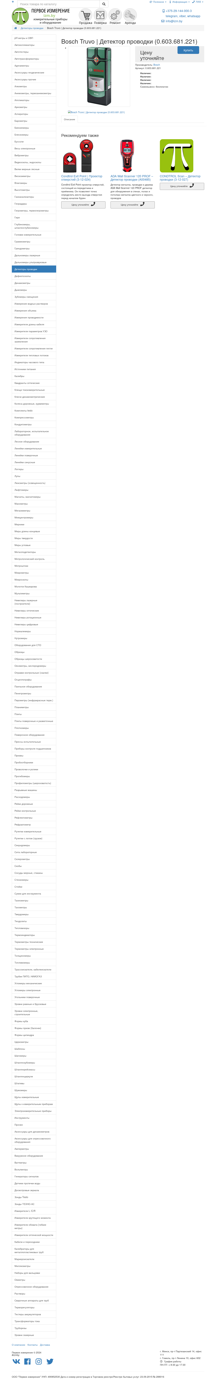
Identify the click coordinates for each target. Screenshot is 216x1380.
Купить (188, 50)
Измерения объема (25, 310)
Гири (17, 217)
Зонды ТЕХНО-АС (24, 1204)
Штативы (19, 1083)
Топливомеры (22, 962)
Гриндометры (22, 248)
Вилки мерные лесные (27, 169)
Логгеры (19, 469)
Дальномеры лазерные (27, 255)
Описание (69, 119)
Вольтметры (21, 1169)
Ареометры (21, 107)
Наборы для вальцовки (27, 1272)
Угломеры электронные (27, 990)
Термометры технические (29, 941)
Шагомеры (20, 1055)
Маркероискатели (24, 1259)
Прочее (19, 1124)
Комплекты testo (24, 410)
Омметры (20, 1279)
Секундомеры (22, 845)
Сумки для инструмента (28, 893)
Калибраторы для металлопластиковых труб (29, 1250)
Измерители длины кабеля (29, 324)
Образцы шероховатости (28, 658)
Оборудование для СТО (28, 645)
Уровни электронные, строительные (26, 1012)
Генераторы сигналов (26, 1176)
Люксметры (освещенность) (30, 483)
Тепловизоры (22, 928)
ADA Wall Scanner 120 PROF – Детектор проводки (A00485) (132, 177)
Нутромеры (21, 638)
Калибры (19, 376)
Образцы (19, 652)
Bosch (156, 64)
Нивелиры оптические (27, 610)
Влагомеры (21, 183)
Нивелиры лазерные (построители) (26, 601)
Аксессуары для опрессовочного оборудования (33, 1140)
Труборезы (20, 1328)
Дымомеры (21, 289)
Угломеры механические (28, 983)
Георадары (21, 203)
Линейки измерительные (28, 448)
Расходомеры (22, 797)
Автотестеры (22, 51)
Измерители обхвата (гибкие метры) (30, 1226)
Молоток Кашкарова (26, 586)
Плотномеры (22, 727)
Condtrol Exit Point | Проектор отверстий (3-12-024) (81, 177)
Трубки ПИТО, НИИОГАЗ (28, 976)
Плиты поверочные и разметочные (34, 721)
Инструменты (22, 1117)
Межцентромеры (24, 517)
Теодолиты (21, 921)
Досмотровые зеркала (27, 1190)
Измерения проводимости (29, 317)
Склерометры (22, 859)
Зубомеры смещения (26, 296)
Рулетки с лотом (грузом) (28, 838)
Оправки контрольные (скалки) (32, 672)
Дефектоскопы (23, 276)
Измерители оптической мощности (34, 1235)
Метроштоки (21, 565)
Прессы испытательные (28, 741)
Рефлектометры (23, 817)
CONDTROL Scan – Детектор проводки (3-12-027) (180, 177)
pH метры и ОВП (24, 38)
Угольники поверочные (27, 997)
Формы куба (21, 1021)
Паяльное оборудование (28, 686)
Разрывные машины (26, 790)
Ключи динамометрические (30, 396)
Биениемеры (22, 127)
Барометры (21, 120)
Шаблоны (20, 1048)
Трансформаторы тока (27, 1321)
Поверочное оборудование (30, 734)
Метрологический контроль (30, 558)
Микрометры (22, 572)
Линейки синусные (25, 462)
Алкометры (21, 86)
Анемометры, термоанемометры (33, 93)
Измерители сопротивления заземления (30, 339)
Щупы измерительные (27, 1097)
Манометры (21, 503)
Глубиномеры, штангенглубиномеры (26, 226)
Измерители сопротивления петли (34, 348)
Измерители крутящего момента (33, 1217)
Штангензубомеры (25, 1062)
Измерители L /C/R (25, 1210)
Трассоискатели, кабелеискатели (33, 969)
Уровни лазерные (24, 1335)
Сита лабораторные (26, 852)
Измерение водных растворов (31, 303)
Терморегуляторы (24, 1307)
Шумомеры (21, 1090)
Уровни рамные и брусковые (30, 1004)
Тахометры (21, 907)
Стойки (18, 886)
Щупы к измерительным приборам (34, 1104)
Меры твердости (24, 538)
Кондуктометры (23, 424)
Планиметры (22, 707)
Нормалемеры (23, 631)
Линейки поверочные (26, 455)
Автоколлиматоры (24, 44)
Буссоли (19, 141)
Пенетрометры (23, 693)
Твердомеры (22, 914)
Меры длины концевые (27, 531)
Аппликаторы (22, 100)
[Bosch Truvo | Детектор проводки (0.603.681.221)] (99, 76)
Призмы (19, 755)
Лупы (17, 476)
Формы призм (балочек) (28, 1028)
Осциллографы (23, 679)
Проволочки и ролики (26, 769)
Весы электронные (25, 148)
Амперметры (22, 1148)
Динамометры (22, 283)
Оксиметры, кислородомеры (30, 665)
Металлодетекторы (25, 552)
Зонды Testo (21, 1197)
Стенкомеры (21, 879)
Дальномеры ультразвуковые (31, 262)
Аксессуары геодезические (29, 72)
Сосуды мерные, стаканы (29, 872)
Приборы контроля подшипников (33, 748)
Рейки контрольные (25, 810)
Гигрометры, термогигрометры (32, 210)
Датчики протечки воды (27, 1183)
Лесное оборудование (27, 441)
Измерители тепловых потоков (31, 355)
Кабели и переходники (27, 1241)
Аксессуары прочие (25, 79)
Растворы (20, 1293)
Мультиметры (22, 593)
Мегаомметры (22, 510)
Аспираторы (21, 113)
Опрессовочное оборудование (31, 1286)
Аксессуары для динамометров (32, 1131)
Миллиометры (22, 1266)
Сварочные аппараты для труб (32, 1300)
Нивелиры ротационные (28, 617)
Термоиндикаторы (25, 935)
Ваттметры (20, 1162)
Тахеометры (21, 900)
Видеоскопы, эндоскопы (28, 162)
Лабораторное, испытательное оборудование (32, 432)
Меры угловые (23, 545)
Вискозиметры (22, 176)
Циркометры (21, 1041)
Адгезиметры (22, 65)
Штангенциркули (24, 1076)
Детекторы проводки (26, 269)
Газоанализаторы (24, 196)
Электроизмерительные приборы (33, 1110)
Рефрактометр (23, 824)
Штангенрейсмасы (25, 1069)
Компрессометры (24, 417)
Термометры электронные (29, 948)
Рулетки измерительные (28, 831)
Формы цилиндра (24, 1035)
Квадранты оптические (27, 383)
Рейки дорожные (24, 803)
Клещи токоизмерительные (30, 389)
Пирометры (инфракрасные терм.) (34, 700)
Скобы (18, 866)
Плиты (18, 714)
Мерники (19, 524)
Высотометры (22, 189)
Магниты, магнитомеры (27, 496)
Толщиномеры (23, 955)
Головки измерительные (28, 234)
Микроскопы (21, 579)
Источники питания (25, 369)
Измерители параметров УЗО (31, 331)
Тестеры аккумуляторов (28, 1314)
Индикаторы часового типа (29, 362)
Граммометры (22, 241)
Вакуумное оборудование (29, 1155)
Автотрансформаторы (27, 58)
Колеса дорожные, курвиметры (32, 403)
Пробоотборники (24, 762)
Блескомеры (21, 134)
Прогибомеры (22, 776)
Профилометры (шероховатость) (33, 783)
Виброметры (22, 155)
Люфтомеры (21, 489)
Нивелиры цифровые (26, 624)
